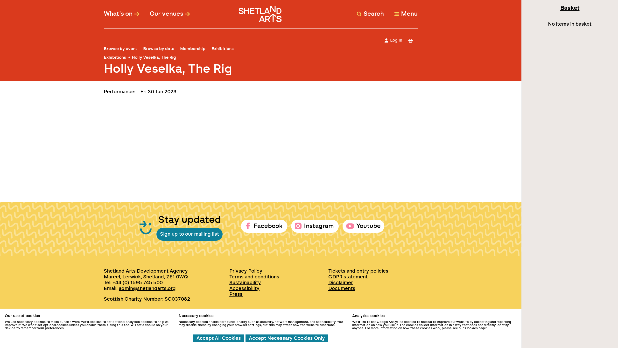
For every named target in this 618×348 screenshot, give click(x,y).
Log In (396, 40)
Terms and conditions (254, 277)
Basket (570, 8)
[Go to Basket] (412, 40)
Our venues (166, 14)
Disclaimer (340, 282)
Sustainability (245, 282)
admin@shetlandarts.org (147, 288)
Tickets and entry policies (358, 271)
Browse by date (158, 49)
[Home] (261, 12)
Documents (341, 288)
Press (236, 294)
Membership (192, 49)
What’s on (118, 14)
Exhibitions (222, 49)
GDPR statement (348, 277)
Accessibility (244, 288)
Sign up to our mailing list (189, 234)
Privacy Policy (245, 271)
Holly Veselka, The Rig (154, 57)
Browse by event (120, 49)
